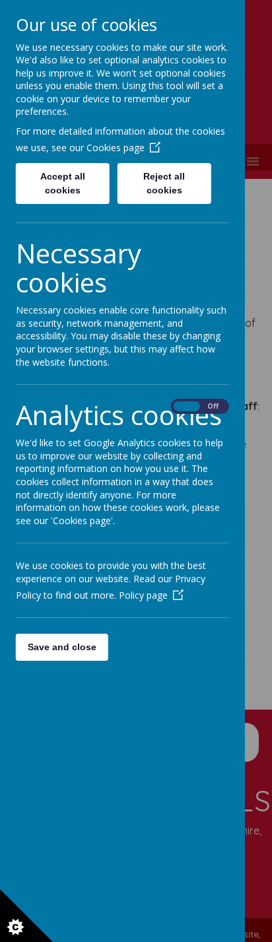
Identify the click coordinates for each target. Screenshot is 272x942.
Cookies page (115, 147)
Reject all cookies (165, 183)
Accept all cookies (62, 183)
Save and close (62, 647)
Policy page (143, 595)
